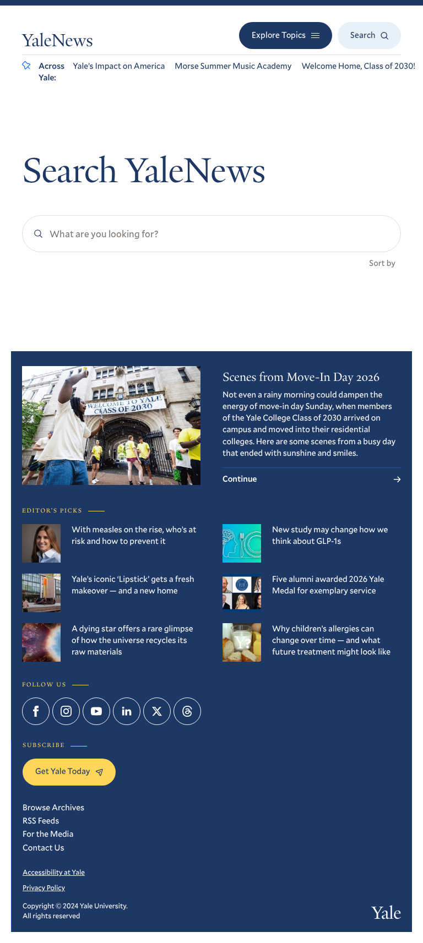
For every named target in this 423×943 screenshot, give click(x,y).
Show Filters (51, 302)
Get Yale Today (62, 771)
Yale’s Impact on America (119, 66)
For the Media (48, 834)
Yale (386, 915)
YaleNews (57, 42)
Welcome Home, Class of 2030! (358, 66)
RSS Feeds (41, 820)
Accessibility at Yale (54, 872)
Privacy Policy (44, 887)
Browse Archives (53, 807)
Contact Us (43, 847)
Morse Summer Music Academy (233, 66)
